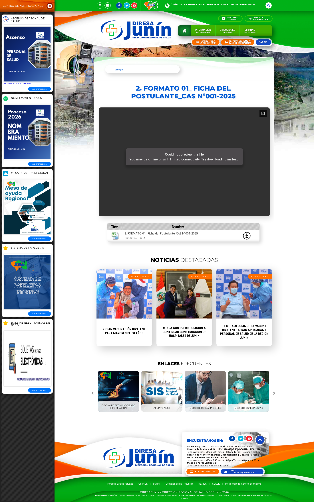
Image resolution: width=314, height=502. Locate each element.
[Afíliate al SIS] (161, 411)
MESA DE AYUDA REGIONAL (30, 173)
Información (203, 31)
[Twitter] (127, 5)
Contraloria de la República (179, 484)
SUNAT (156, 484)
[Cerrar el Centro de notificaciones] (50, 6)
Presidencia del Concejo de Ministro (243, 484)
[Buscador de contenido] (268, 5)
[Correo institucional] (107, 5)
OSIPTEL (143, 484)
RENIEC (202, 484)
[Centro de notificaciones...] (100, 5)
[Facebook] (119, 5)
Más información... (39, 89)
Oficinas (249, 31)
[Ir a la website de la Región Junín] (151, 5)
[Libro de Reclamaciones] (205, 411)
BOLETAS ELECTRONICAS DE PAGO (30, 324)
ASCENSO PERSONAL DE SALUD (28, 20)
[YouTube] (134, 5)
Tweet (118, 70)
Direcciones (227, 31)
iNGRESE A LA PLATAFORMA (18, 83)
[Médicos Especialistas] (248, 411)
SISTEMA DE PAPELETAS (27, 247)
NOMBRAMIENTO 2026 (26, 98)
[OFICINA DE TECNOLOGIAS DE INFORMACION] (118, 411)
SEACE (216, 484)
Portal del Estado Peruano (120, 484)
